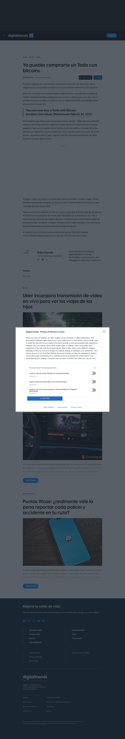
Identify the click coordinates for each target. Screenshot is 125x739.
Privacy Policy (76, 407)
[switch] (93, 373)
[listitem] (62, 368)
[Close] (104, 332)
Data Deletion (48, 407)
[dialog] (62, 369)
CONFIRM (44, 398)
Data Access (62, 407)
